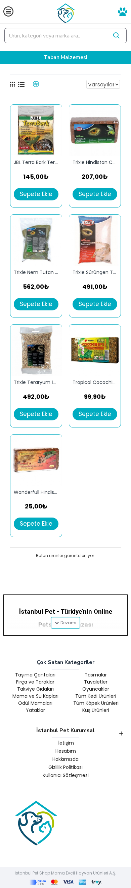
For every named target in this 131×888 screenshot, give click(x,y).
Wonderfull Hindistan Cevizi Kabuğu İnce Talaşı (36, 492)
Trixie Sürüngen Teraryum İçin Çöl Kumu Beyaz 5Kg (95, 272)
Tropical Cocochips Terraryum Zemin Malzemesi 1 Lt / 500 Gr (95, 382)
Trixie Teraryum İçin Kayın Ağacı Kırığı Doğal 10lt (36, 382)
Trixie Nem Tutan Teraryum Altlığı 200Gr (36, 272)
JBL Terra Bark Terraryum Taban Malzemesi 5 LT (36, 162)
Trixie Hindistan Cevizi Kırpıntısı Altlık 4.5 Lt (95, 162)
